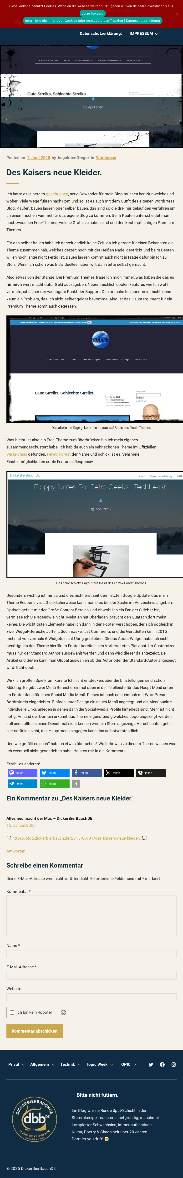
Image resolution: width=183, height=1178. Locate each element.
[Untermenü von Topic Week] (111, 1064)
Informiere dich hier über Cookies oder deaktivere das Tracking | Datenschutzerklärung (92, 20)
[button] (22, 773)
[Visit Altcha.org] (63, 1012)
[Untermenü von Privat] (23, 1064)
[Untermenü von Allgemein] (53, 1064)
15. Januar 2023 (21, 825)
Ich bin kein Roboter (34, 1012)
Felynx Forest (59, 454)
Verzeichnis (16, 454)
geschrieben (57, 194)
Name (13, 945)
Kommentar (18, 891)
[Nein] (177, 13)
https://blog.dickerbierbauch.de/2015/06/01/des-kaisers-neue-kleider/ (76, 838)
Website (13, 988)
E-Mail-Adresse (21, 967)
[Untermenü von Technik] (79, 1064)
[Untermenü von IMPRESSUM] (156, 34)
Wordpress (106, 157)
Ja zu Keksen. (92, 13)
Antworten (15, 851)
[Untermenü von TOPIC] (134, 1064)
